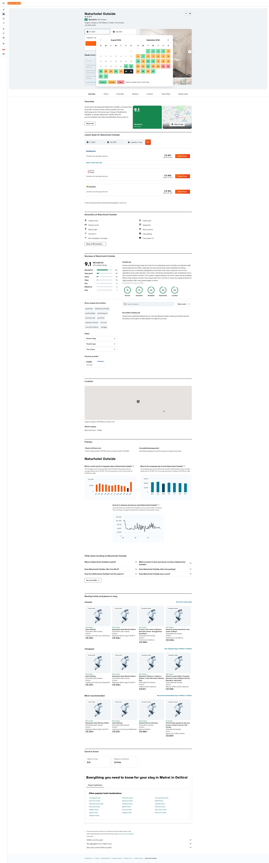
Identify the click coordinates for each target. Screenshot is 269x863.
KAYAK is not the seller (95, 840)
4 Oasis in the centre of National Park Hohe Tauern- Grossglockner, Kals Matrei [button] (150, 631)
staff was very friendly (102, 309)
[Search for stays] (3, 14)
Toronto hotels (127, 810)
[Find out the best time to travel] (3, 38)
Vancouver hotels (160, 810)
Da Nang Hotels (127, 804)
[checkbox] (95, 363)
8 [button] (131, 56)
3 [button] (105, 56)
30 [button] (101, 76)
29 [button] (131, 71)
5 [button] (115, 56)
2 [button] (100, 56)
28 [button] (126, 71)
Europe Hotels (105, 858)
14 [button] (126, 61)
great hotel (89, 309)
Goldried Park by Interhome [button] (148, 723)
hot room (104, 322)
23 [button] (101, 71)
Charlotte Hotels (127, 798)
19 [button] (116, 66)
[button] (3, 3)
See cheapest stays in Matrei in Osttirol (178, 649)
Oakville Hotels (160, 804)
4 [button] (110, 56)
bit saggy (104, 327)
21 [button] (126, 66)
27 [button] (121, 71)
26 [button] (116, 71)
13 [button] (121, 61)
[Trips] (3, 44)
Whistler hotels (94, 815)
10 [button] (106, 61)
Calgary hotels (126, 812)
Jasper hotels (93, 812)
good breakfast (90, 313)
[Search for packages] (3, 23)
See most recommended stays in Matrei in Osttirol (174, 695)
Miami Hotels (126, 807)
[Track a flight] (3, 33)
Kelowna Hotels (160, 807)
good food (101, 318)
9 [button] (100, 61)
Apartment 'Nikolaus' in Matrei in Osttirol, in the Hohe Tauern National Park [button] (151, 678)
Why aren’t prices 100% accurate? (99, 847)
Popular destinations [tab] (95, 785)
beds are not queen (91, 322)
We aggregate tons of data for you (99, 844)
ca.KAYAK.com (89, 858)
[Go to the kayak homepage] (14, 3)
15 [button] (131, 61)
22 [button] (131, 66)
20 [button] (121, 66)
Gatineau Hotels (127, 801)
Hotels (97, 858)
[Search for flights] (3, 10)
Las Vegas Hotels (94, 798)
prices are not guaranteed (126, 834)
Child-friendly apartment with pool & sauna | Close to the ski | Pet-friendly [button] (178, 725)
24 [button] (106, 71)
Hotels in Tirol (128, 858)
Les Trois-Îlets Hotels (161, 798)
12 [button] (116, 61)
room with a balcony (91, 327)
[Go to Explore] (3, 29)
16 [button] (101, 66)
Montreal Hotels (94, 807)
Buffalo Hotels (93, 810)
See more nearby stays (184, 602)
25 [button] (111, 71)
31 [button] (106, 76)
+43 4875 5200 (90, 25)
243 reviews (102, 19)
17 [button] (106, 66)
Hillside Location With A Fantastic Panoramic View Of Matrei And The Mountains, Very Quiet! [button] (178, 678)
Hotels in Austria (117, 858)
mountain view (90, 318)
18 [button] (111, 66)
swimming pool (102, 313)
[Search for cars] (3, 18)
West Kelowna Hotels (96, 804)
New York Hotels (94, 801)
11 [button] (110, 61)
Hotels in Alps (139, 858)
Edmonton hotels (160, 812)
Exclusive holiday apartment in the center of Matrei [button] (178, 630)
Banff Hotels (159, 801)
